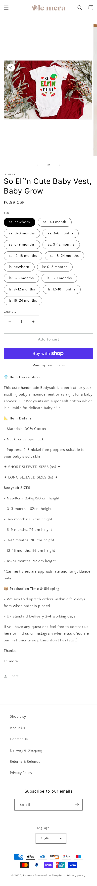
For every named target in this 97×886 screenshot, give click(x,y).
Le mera (29, 875)
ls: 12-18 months (61, 289)
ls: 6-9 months (59, 278)
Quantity (10, 311)
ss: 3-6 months (60, 233)
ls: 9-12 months (22, 289)
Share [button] (14, 676)
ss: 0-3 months (22, 233)
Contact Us (19, 739)
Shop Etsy (18, 717)
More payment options (49, 365)
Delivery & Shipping (26, 750)
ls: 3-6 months (21, 278)
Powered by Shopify (48, 875)
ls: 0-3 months (54, 267)
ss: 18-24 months (64, 256)
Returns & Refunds (25, 762)
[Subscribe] (76, 805)
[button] (6, 7)
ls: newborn (19, 267)
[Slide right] (59, 165)
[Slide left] (37, 165)
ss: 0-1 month (54, 222)
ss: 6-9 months (22, 245)
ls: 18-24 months (23, 301)
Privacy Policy (21, 773)
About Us (17, 728)
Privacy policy (76, 875)
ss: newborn (19, 222)
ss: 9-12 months (61, 245)
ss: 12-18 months (23, 256)
